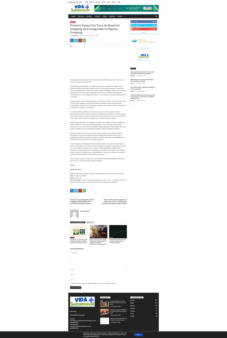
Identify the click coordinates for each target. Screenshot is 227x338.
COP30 (108, 2)
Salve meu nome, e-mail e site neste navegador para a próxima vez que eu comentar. (94, 283)
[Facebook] (72, 40)
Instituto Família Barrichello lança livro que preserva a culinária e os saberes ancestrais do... (142, 96)
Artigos (98, 2)
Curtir (154, 21)
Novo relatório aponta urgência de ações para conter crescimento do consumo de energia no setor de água (114, 201)
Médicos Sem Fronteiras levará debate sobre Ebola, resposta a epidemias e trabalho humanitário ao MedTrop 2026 (98, 242)
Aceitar (139, 335)
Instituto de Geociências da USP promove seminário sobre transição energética (117, 241)
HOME (86, 2)
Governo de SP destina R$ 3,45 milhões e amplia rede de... (118, 319)
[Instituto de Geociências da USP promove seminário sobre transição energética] (118, 231)
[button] (156, 16)
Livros (119, 2)
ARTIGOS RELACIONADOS (78, 222)
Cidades (103, 2)
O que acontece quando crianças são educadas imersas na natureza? (142, 72)
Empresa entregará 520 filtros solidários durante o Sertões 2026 (118, 311)
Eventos (113, 2)
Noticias (91, 2)
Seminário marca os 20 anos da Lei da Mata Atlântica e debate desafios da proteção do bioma (78, 241)
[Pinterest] (80, 40)
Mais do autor (89, 222)
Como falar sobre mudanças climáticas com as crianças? (142, 88)
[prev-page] (124, 222)
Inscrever (153, 29)
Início (71, 20)
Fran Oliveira (75, 35)
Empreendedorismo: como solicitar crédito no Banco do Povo (118, 302)
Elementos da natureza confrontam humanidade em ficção (141, 80)
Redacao (132, 75)
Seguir (154, 25)
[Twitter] (76, 40)
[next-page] (126, 222)
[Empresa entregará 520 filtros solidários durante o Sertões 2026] (104, 312)
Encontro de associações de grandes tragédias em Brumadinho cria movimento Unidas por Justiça (82, 201)
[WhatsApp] (84, 40)
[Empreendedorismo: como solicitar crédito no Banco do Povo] (104, 303)
